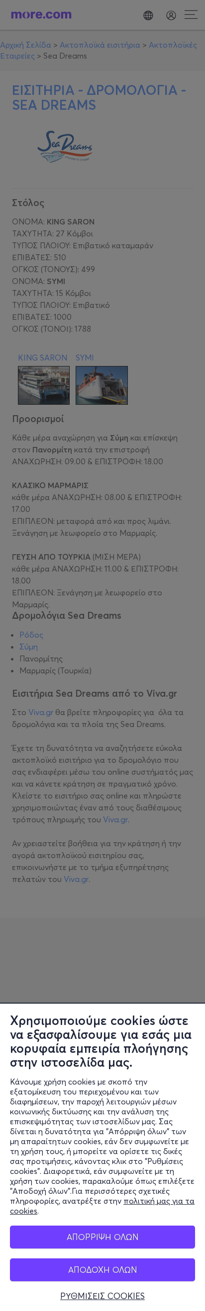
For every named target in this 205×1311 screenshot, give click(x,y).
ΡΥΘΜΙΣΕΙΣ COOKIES (102, 1296)
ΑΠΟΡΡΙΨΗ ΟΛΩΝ (103, 1237)
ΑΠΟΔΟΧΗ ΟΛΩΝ (102, 1269)
